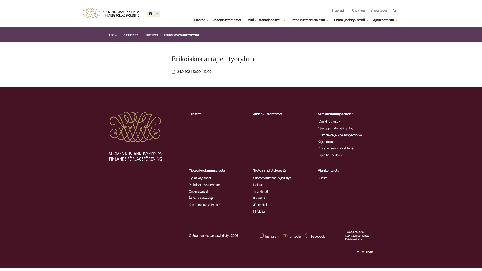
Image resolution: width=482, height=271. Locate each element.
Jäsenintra (358, 10)
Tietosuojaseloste (354, 232)
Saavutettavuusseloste (357, 235)
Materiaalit (338, 10)
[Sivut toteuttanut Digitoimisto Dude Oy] (365, 252)
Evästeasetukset (353, 239)
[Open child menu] (207, 20)
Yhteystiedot (379, 10)
